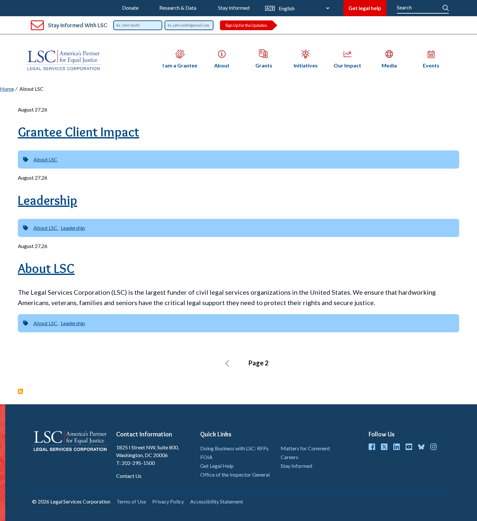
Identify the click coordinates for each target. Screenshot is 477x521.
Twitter (384, 447)
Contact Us (128, 476)
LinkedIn (396, 447)
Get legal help (365, 8)
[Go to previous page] (228, 363)
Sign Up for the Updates (246, 25)
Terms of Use (131, 501)
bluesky (421, 447)
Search (446, 6)
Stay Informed (234, 8)
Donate (130, 8)
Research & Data (177, 8)
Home (7, 89)
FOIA (206, 457)
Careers (289, 457)
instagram (433, 447)
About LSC (45, 159)
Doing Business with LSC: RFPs (234, 448)
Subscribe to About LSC (20, 391)
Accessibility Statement (216, 501)
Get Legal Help (217, 466)
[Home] (66, 60)
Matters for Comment (305, 448)
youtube (409, 447)
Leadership (73, 228)
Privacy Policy (168, 501)
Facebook (372, 447)
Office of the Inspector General (235, 474)
